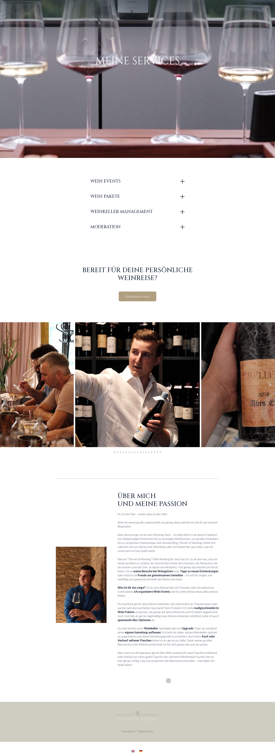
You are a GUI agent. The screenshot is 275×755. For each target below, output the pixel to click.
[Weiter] (270, 385)
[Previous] (5, 385)
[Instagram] (168, 680)
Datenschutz (145, 731)
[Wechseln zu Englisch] (133, 751)
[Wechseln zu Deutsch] (141, 751)
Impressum (128, 731)
